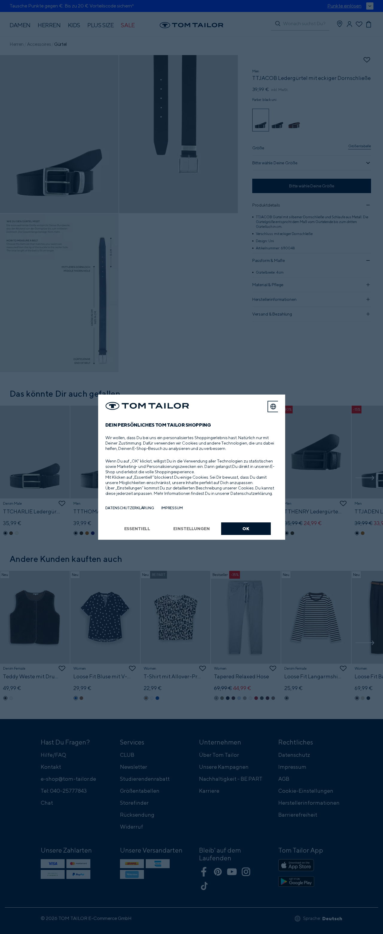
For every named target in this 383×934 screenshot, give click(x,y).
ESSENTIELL (137, 528)
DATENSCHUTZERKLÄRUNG (129, 508)
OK (245, 528)
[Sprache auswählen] (273, 406)
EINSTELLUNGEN (191, 528)
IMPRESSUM (172, 508)
